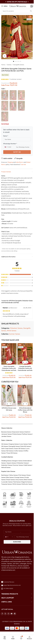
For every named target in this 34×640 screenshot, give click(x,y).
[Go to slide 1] (13, 61)
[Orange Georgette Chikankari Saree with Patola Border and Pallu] (25, 354)
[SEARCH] (31, 11)
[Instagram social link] (8, 613)
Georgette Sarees (18, 64)
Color (3, 88)
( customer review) (15, 79)
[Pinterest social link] (14, 613)
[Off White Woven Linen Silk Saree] (9, 395)
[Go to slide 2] (15, 61)
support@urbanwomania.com (12, 585)
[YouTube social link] (11, 613)
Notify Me (17, 152)
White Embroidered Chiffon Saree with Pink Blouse (25, 410)
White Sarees (11, 331)
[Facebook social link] (2, 613)
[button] (3, 37)
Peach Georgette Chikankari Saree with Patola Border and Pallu (9, 368)
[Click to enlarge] (5, 56)
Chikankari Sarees (16, 328)
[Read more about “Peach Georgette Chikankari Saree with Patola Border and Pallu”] (7, 362)
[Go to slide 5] (20, 61)
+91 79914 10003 (8, 588)
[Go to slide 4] (18, 61)
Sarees (9, 64)
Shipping (10, 162)
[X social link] (5, 613)
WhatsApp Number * (10, 143)
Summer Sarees (14, 334)
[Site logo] (17, 6)
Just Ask (23, 164)
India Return (19, 162)
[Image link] (17, 552)
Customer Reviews (8, 582)
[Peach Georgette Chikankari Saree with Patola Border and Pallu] (9, 354)
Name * (5, 136)
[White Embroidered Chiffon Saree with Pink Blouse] (25, 395)
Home (3, 64)
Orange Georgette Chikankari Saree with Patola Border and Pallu (25, 368)
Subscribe (17, 542)
